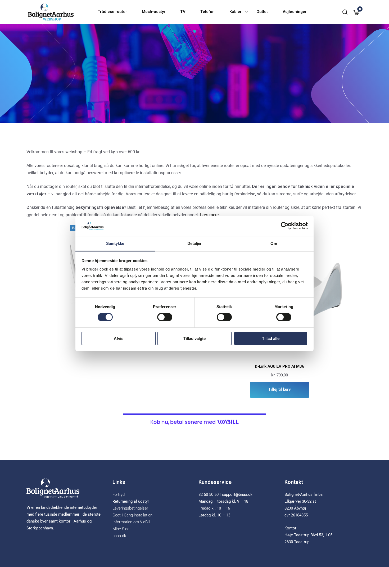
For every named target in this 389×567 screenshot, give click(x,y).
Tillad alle (270, 338)
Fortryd (118, 494)
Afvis (118, 338)
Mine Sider (121, 528)
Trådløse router (112, 11)
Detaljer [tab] (194, 243)
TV (183, 11)
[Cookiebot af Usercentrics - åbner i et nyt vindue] (284, 226)
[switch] (164, 317)
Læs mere (209, 214)
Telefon (207, 11)
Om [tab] (273, 243)
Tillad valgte (194, 338)
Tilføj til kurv (279, 389)
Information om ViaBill (131, 522)
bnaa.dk (119, 535)
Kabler (235, 11)
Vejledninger (295, 11)
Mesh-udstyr (153, 11)
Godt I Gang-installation (132, 515)
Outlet (262, 11)
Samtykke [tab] (115, 243)
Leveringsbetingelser (130, 508)
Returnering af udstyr (130, 501)
